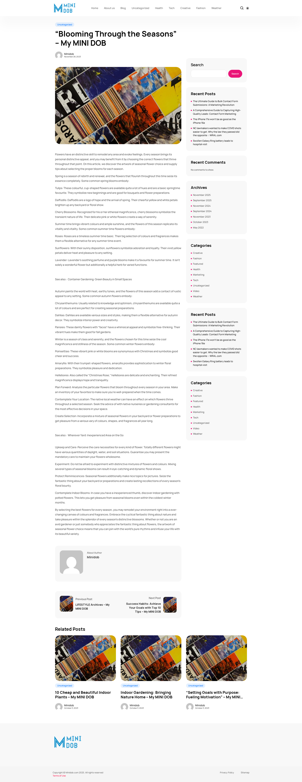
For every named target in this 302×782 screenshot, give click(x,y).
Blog (123, 8)
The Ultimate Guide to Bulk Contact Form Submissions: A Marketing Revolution (215, 103)
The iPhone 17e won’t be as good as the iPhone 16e (214, 121)
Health (159, 8)
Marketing (198, 274)
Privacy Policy (227, 772)
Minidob (69, 54)
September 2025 (202, 200)
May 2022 (198, 227)
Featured (198, 263)
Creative (185, 8)
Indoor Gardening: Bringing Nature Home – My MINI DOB (146, 694)
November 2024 (202, 205)
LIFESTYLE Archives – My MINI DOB (93, 606)
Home (94, 8)
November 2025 (202, 195)
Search (197, 65)
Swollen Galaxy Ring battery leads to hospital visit (213, 142)
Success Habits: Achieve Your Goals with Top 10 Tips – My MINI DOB (143, 607)
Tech (172, 8)
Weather (216, 8)
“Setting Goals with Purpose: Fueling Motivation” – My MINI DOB (213, 694)
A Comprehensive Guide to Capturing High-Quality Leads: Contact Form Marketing (217, 112)
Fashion (201, 8)
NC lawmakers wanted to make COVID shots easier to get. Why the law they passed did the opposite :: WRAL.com (217, 131)
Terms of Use (59, 775)
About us (109, 8)
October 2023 (200, 222)
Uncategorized (140, 8)
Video (196, 291)
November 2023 (201, 216)
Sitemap (245, 772)
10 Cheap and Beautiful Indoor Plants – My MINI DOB (83, 694)
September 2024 (202, 211)
